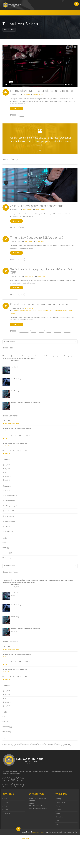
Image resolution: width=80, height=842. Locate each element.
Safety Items (59, 817)
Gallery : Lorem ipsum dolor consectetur (36, 206)
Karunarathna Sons (37, 832)
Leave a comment (27, 209)
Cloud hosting (24, 331)
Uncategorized (9, 531)
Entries (5, 547)
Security (41, 331)
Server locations (9, 516)
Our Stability (14, 367)
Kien (6, 431)
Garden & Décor (60, 802)
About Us (6, 806)
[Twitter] (8, 779)
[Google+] (22, 779)
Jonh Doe (7, 446)
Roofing (58, 813)
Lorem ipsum (25, 744)
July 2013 (7, 480)
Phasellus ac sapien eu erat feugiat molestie (39, 304)
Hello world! (15, 360)
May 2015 (7, 469)
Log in (4, 542)
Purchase (19, 784)
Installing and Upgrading (41, 310)
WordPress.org (6, 558)
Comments (7, 553)
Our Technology (16, 379)
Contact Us (8, 784)
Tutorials (12, 313)
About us (7, 490)
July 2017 (7, 465)
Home (5, 29)
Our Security (15, 391)
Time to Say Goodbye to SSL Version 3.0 (36, 237)
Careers (6, 809)
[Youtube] (13, 779)
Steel (57, 820)
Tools (57, 824)
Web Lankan (25, 838)
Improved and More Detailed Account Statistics (41, 91)
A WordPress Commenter (12, 423)
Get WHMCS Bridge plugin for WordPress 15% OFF (41, 271)
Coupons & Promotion (18, 310)
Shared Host (57, 331)
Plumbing (58, 809)
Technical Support (67, 310)
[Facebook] (4, 779)
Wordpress (67, 331)
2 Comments (26, 94)
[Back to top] (18, 829)
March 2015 (7, 476)
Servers (22, 115)
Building (58, 798)
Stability (58, 744)
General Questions (38, 94)
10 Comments (28, 241)
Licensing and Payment (55, 310)
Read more (16, 108)
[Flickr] (17, 779)
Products (6, 802)
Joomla (33, 331)
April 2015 (7, 472)
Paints (58, 806)
